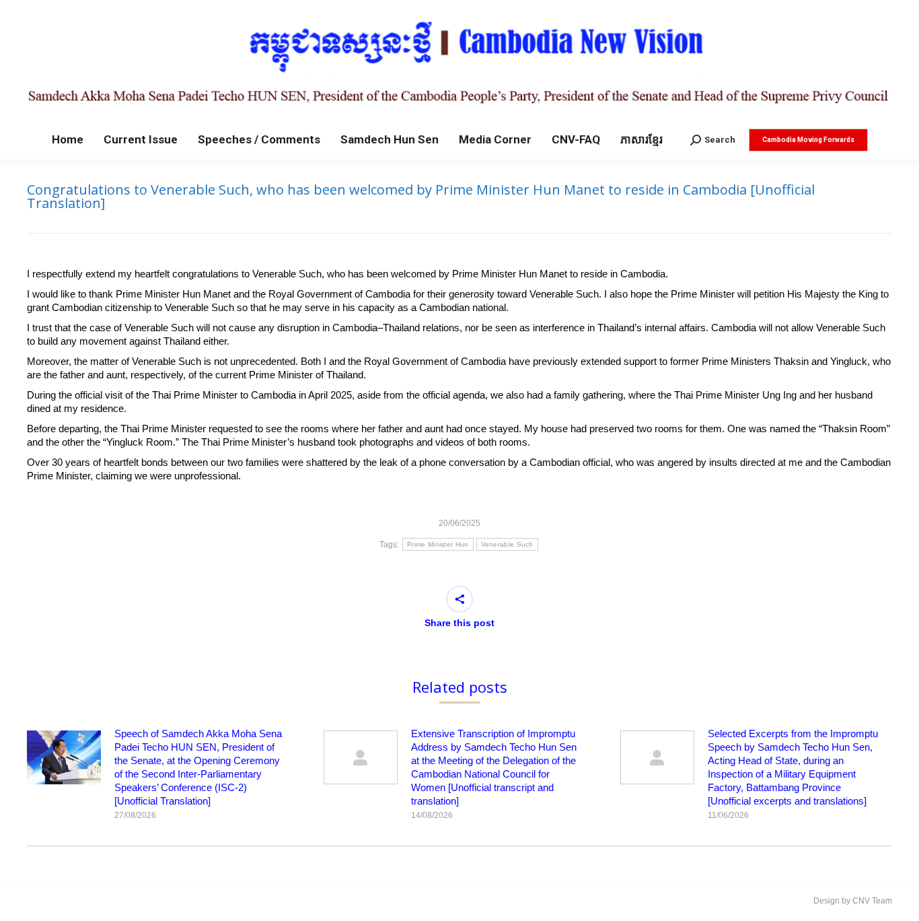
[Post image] (64, 757)
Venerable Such (507, 544)
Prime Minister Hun (437, 544)
